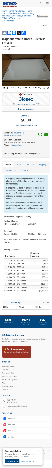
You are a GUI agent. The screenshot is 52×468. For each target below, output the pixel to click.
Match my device (27, 461)
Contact (5, 389)
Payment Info (10, 170)
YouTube (9, 430)
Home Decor (16, 135)
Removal (24, 170)
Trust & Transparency (10, 379)
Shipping (42, 164)
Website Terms (8, 386)
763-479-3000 (12, 400)
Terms (18, 164)
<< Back (44, 25)
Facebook (10, 418)
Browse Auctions (8, 366)
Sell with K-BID (8, 373)
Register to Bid (7, 369)
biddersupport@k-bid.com (17, 406)
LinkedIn (9, 436)
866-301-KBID (12, 402)
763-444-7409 (17, 145)
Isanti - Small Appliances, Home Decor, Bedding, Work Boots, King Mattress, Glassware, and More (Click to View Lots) (18, 14)
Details (8, 164)
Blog (3, 383)
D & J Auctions (8, 20)
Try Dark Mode (12, 461)
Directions (30, 164)
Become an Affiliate (9, 376)
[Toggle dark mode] (40, 3)
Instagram (9, 424)
